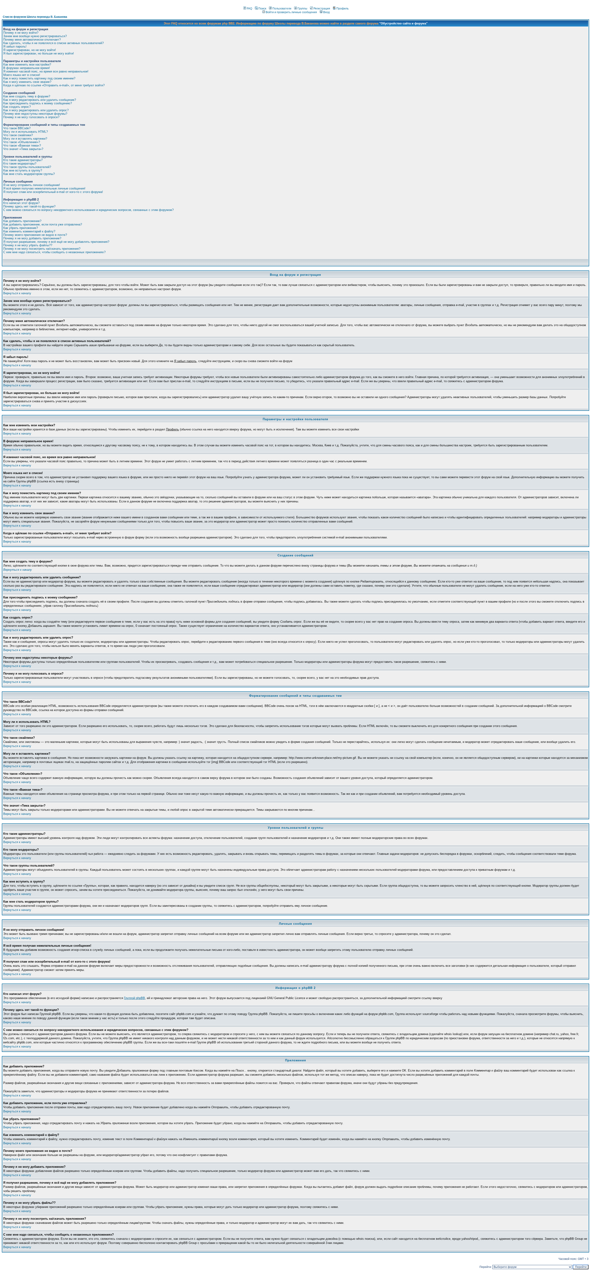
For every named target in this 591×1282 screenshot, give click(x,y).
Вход (326, 12)
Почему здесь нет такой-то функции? (29, 206)
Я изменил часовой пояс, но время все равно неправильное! (45, 71)
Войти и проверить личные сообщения (291, 12)
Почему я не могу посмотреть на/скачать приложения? (41, 248)
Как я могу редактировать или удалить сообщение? (39, 100)
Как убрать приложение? (20, 228)
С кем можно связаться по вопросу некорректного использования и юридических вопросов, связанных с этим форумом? (88, 210)
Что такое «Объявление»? (21, 142)
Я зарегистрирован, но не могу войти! (29, 50)
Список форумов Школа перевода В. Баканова (35, 16)
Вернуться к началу (17, 293)
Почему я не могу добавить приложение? (32, 238)
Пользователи (281, 8)
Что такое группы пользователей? (27, 167)
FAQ (249, 8)
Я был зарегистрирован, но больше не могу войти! (38, 53)
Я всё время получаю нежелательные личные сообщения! (44, 188)
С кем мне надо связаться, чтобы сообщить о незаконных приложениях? (54, 252)
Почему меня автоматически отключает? (32, 39)
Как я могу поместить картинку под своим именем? (39, 78)
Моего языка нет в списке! (21, 75)
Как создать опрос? (17, 106)
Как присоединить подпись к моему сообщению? (37, 103)
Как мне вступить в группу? (22, 170)
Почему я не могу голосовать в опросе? (31, 117)
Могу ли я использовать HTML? (25, 131)
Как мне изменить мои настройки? (27, 64)
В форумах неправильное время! (26, 68)
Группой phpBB (134, 998)
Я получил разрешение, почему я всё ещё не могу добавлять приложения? (56, 241)
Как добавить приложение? (22, 221)
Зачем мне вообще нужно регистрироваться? (35, 36)
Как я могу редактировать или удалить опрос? (36, 110)
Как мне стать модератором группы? (29, 174)
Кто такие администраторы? (22, 160)
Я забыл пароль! (15, 46)
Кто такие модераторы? (19, 163)
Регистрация (322, 8)
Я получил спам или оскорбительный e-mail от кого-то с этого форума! (53, 192)
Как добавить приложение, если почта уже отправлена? (42, 224)
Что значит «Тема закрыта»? (23, 149)
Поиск (262, 8)
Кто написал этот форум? (21, 203)
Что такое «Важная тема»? (22, 145)
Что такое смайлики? (18, 135)
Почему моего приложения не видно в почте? (35, 235)
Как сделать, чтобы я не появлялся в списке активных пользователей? (53, 43)
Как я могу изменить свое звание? (27, 82)
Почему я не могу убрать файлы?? (27, 245)
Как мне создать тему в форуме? (26, 96)
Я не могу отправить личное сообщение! (31, 185)
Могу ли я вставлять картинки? (25, 138)
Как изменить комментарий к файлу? (29, 231)
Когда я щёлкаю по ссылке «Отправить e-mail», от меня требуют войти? (54, 85)
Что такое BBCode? (16, 128)
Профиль (342, 8)
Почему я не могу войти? (20, 32)
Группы (302, 8)
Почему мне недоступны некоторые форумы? (35, 113)
